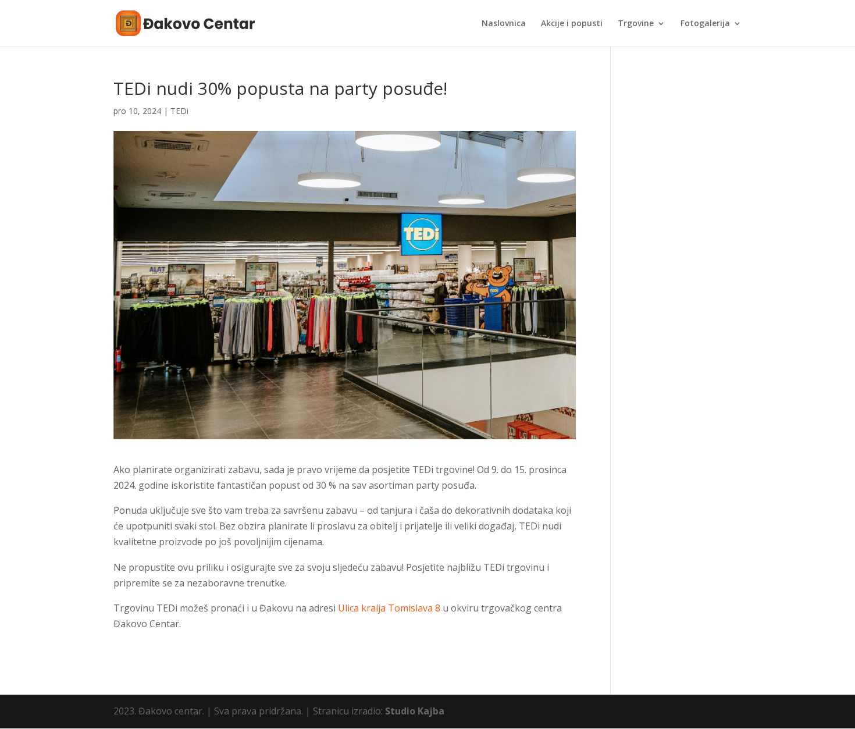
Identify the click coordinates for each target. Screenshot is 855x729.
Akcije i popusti (572, 24)
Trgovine (636, 24)
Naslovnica (504, 24)
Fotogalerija (705, 24)
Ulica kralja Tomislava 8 (389, 608)
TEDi (179, 110)
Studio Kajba (414, 711)
